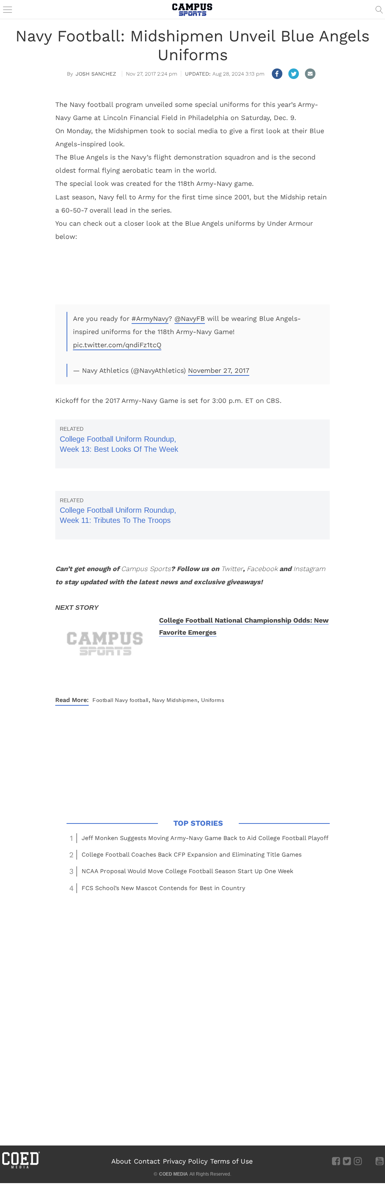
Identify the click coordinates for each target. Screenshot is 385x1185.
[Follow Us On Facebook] (336, 1161)
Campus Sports (146, 569)
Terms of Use (231, 1161)
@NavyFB (189, 318)
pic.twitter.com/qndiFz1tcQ (117, 345)
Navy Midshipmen (175, 700)
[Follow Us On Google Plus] (368, 1161)
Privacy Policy (185, 1161)
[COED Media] (21, 1167)
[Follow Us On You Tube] (379, 1161)
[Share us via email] (310, 73)
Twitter (232, 569)
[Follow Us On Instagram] (357, 1161)
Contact (147, 1161)
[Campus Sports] (192, 9)
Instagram (309, 569)
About (121, 1161)
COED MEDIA (173, 1174)
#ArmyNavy (150, 318)
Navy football (132, 700)
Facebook (262, 569)
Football (102, 700)
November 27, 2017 (218, 370)
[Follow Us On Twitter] (347, 1161)
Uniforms (212, 700)
